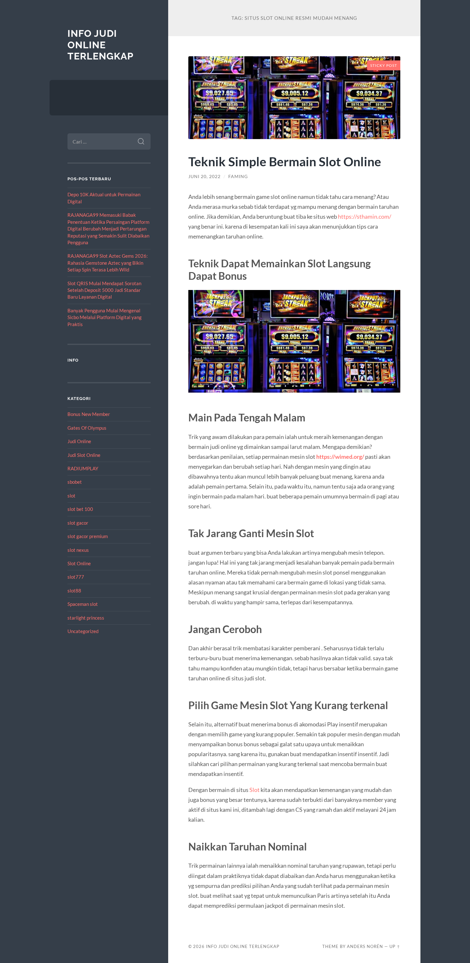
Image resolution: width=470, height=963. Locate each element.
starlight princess (85, 618)
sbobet (74, 482)
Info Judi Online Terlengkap (100, 45)
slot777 (75, 577)
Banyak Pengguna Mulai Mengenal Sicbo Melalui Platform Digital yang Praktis (104, 317)
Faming (238, 176)
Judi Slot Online (83, 455)
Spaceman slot (82, 604)
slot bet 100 (80, 509)
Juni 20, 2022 (204, 176)
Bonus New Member (88, 414)
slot (71, 495)
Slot (254, 789)
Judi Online (79, 441)
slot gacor (77, 523)
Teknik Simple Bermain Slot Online (284, 161)
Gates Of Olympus (86, 428)
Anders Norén (365, 946)
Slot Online (79, 563)
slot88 (74, 590)
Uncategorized (82, 631)
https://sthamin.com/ (364, 216)
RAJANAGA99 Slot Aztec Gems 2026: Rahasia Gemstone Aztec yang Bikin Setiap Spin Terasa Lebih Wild (107, 262)
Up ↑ (394, 946)
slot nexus (78, 550)
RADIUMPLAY (82, 468)
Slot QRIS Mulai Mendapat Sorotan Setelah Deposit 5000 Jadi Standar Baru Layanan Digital (104, 290)
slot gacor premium (87, 536)
